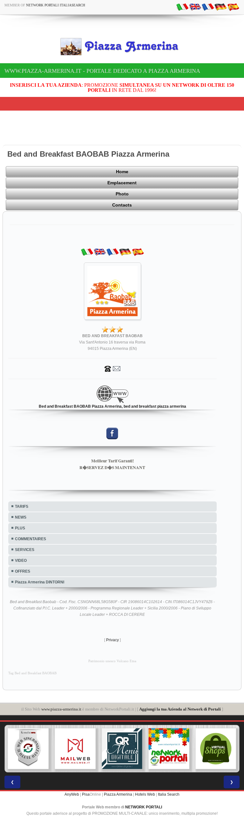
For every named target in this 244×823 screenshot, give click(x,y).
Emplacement (122, 182)
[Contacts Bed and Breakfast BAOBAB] (112, 368)
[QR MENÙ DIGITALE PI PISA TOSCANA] (122, 748)
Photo (122, 193)
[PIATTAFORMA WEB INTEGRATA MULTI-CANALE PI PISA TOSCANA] (28, 748)
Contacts (122, 204)
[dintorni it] (182, 7)
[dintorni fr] (207, 7)
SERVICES (24, 550)
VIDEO (21, 560)
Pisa (86, 794)
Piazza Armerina (118, 794)
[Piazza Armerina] (122, 46)
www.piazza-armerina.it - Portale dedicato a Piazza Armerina (102, 71)
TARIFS (21, 506)
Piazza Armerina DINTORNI (39, 582)
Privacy (112, 640)
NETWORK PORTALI (143, 807)
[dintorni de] (220, 7)
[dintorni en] (195, 7)
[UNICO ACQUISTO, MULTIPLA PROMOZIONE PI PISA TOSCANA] (169, 748)
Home (122, 171)
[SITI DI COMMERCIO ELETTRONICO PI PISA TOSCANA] (215, 748)
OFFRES (22, 571)
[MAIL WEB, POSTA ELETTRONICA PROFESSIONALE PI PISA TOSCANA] (75, 748)
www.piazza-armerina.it (61, 709)
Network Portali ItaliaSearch (55, 5)
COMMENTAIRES (30, 539)
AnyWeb (71, 794)
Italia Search (169, 794)
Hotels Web (145, 794)
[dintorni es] (233, 7)
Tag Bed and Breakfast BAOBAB (32, 673)
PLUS (20, 528)
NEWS (20, 517)
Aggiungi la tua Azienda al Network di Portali (180, 709)
